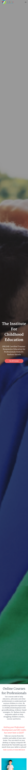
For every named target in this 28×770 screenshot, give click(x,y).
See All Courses (14, 361)
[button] (26, 2)
